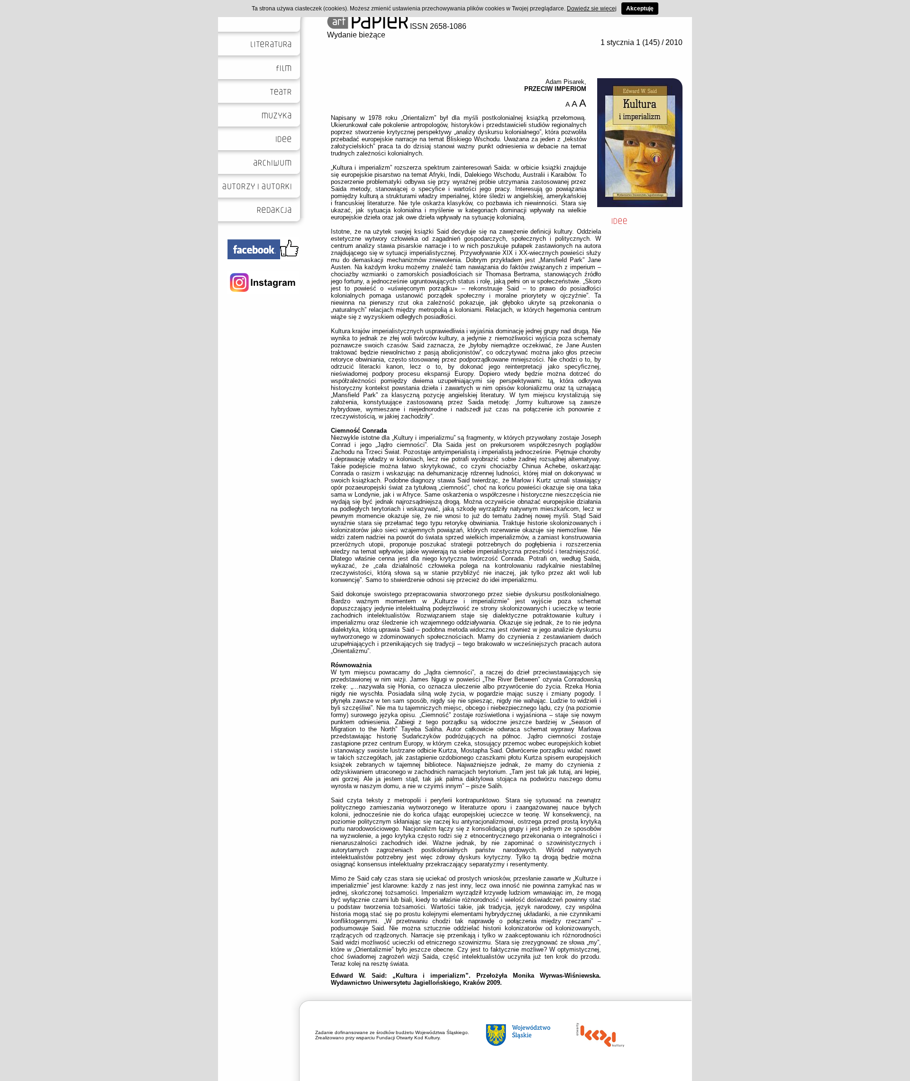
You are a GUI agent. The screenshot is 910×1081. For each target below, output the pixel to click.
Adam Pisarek (565, 81)
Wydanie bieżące (356, 35)
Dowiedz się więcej (592, 8)
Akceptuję (640, 8)
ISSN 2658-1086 (437, 26)
